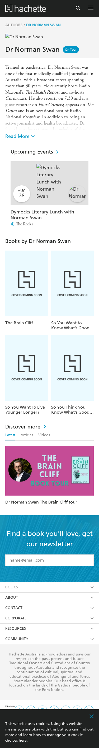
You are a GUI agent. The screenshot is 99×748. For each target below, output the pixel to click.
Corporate (16, 618)
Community (16, 639)
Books (11, 587)
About (11, 597)
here (23, 740)
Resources (15, 628)
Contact (13, 608)
